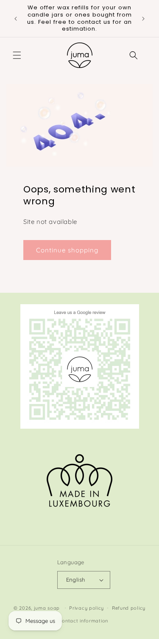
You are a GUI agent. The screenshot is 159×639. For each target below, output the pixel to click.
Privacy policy (86, 608)
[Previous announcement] (15, 18)
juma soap (47, 608)
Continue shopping (67, 250)
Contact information (83, 621)
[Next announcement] (143, 18)
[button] (17, 55)
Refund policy (128, 608)
